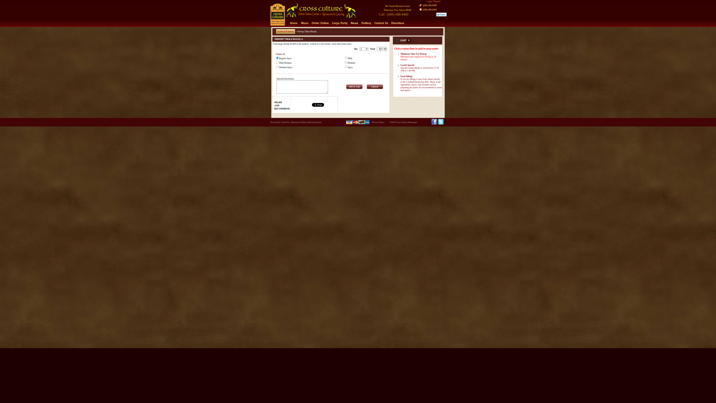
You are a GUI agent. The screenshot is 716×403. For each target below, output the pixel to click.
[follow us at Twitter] (441, 124)
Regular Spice (285, 58)
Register (437, 1)
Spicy (350, 67)
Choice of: (280, 54)
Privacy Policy (378, 122)
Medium (351, 63)
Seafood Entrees (285, 31)
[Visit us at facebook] (434, 124)
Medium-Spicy (285, 67)
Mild (350, 58)
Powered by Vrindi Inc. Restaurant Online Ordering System (295, 122)
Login (429, 1)
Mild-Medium (285, 63)
